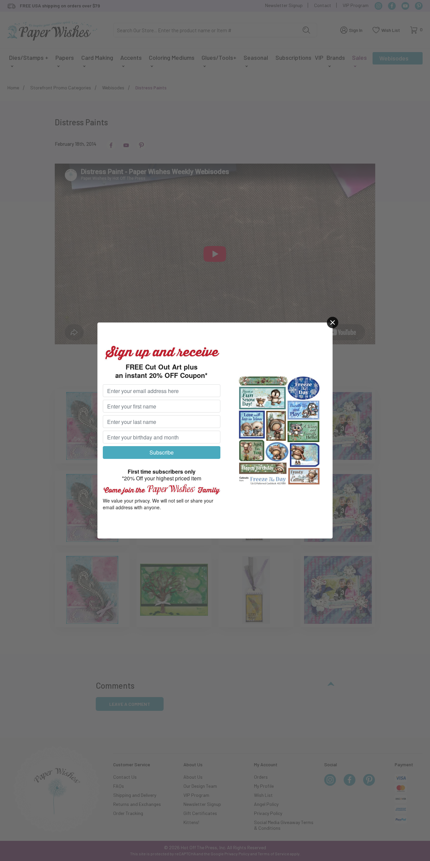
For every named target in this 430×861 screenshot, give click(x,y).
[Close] (332, 322)
